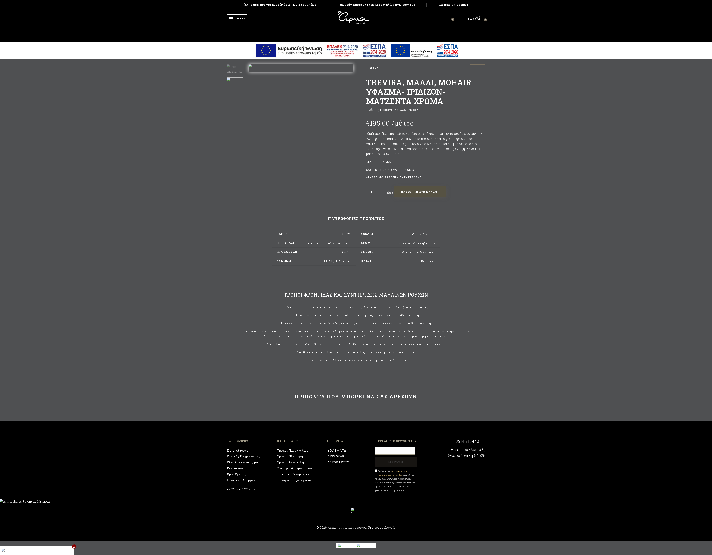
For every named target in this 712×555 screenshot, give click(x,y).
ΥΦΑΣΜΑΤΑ (336, 450)
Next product (481, 68)
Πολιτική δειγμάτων (293, 474)
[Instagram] (366, 513)
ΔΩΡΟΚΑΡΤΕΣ (338, 462)
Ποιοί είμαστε (237, 450)
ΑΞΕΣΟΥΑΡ (335, 456)
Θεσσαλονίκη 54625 (466, 455)
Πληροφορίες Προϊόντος (356, 218)
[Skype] (356, 510)
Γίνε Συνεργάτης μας (243, 462)
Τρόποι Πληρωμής (291, 456)
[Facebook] (346, 513)
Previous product (474, 68)
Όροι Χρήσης (236, 474)
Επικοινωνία (237, 468)
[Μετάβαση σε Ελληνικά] (365, 545)
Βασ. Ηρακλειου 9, (468, 449)
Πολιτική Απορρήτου (243, 480)
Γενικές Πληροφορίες (243, 456)
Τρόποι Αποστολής (291, 462)
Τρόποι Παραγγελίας (292, 450)
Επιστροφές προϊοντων (295, 468)
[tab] (356, 219)
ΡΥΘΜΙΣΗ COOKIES (241, 489)
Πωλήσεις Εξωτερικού (294, 480)
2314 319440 (467, 441)
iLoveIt (389, 527)
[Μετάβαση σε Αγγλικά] (345, 545)
